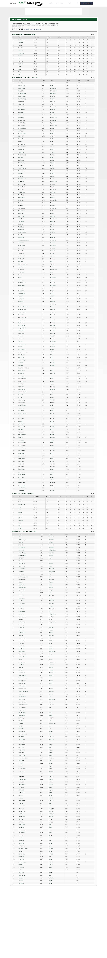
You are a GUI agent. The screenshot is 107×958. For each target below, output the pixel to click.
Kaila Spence (21, 397)
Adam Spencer (22, 547)
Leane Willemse (22, 85)
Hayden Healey (22, 640)
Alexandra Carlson (22, 133)
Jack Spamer (21, 606)
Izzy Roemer (21, 466)
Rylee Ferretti (21, 213)
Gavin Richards (22, 744)
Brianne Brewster (22, 154)
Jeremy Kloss (22, 672)
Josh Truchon (22, 603)
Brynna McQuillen (22, 216)
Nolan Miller (21, 864)
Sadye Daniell (21, 464)
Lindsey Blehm (21, 458)
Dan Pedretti (21, 835)
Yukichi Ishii (21, 814)
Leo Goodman (22, 771)
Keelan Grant (21, 787)
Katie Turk (20, 274)
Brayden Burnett (22, 707)
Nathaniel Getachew (23, 678)
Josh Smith (21, 600)
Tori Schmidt (21, 253)
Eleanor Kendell (21, 125)
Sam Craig (21, 635)
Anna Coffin (20, 205)
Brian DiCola (21, 595)
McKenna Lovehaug (22, 480)
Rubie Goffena (21, 424)
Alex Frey (21, 795)
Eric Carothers (22, 854)
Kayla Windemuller (22, 98)
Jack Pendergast (22, 696)
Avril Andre (20, 157)
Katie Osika (20, 90)
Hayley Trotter (21, 333)
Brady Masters (22, 646)
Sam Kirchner (22, 782)
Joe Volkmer (21, 870)
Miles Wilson (21, 760)
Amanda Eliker (21, 402)
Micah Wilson (22, 560)
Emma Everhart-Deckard (23, 306)
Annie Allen (20, 362)
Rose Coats (20, 202)
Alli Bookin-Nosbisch (22, 317)
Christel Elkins (21, 280)
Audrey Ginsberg (22, 442)
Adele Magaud (21, 192)
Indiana (19, 66)
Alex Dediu (21, 774)
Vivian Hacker (21, 152)
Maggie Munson (21, 320)
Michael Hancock (22, 688)
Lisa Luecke (21, 160)
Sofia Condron (21, 290)
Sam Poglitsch (21, 138)
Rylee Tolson (21, 386)
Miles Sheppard (22, 875)
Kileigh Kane (21, 114)
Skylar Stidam (22, 715)
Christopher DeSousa (23, 702)
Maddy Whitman (22, 312)
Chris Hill (20, 763)
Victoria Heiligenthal (22, 264)
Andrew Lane (21, 614)
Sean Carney (21, 742)
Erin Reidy (20, 365)
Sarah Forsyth (21, 181)
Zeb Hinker (21, 880)
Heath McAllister (22, 632)
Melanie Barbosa (22, 485)
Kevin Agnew (21, 664)
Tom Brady (21, 542)
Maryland (20, 63)
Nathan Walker (22, 566)
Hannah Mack (21, 461)
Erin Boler (20, 304)
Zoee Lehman (21, 330)
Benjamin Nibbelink (23, 848)
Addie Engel (20, 82)
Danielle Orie (21, 149)
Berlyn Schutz (21, 194)
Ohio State (20, 50)
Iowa (19, 74)
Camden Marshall (22, 806)
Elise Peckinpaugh (22, 378)
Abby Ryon (20, 261)
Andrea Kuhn (21, 242)
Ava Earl (20, 277)
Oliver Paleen (21, 627)
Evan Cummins (22, 830)
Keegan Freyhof (22, 710)
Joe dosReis (21, 878)
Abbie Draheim (21, 285)
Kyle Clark (21, 819)
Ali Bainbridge (21, 130)
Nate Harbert (21, 856)
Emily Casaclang (22, 328)
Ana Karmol (20, 301)
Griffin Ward (21, 670)
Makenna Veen (21, 88)
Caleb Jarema (22, 563)
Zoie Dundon (21, 338)
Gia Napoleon (21, 250)
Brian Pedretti (22, 752)
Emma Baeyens (21, 349)
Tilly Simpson (21, 490)
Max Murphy (21, 624)
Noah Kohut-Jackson (23, 758)
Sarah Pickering (21, 282)
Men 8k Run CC (37, 29)
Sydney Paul (21, 346)
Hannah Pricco (21, 197)
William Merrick (22, 654)
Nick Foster (21, 630)
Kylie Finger (20, 136)
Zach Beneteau (22, 800)
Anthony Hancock (22, 680)
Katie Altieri (20, 176)
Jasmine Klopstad (22, 413)
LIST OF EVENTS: (17, 29)
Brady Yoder (21, 643)
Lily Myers (20, 224)
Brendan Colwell (22, 755)
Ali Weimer (20, 165)
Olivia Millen (21, 269)
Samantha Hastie (22, 178)
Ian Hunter (21, 851)
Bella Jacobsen (21, 144)
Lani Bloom (20, 112)
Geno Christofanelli (23, 734)
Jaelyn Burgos (21, 440)
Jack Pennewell (22, 662)
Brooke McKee (21, 453)
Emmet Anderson (22, 683)
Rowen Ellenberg (22, 552)
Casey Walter (21, 418)
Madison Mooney (22, 434)
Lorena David (21, 432)
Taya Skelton (21, 221)
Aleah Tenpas (21, 357)
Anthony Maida (22, 611)
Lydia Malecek (21, 354)
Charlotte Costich (22, 232)
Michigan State (21, 39)
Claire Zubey (21, 237)
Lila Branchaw (21, 450)
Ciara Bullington (21, 381)
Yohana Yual (21, 840)
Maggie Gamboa (22, 210)
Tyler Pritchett (22, 651)
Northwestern (21, 53)
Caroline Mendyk (22, 344)
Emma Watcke (21, 162)
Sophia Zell (20, 437)
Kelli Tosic (20, 394)
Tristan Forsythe (22, 846)
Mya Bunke (20, 173)
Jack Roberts (21, 558)
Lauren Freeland (21, 106)
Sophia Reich (21, 384)
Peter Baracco (22, 750)
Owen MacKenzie (22, 555)
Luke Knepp (21, 747)
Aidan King (21, 728)
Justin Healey (22, 739)
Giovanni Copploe (22, 616)
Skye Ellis (20, 341)
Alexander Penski (22, 568)
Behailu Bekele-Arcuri (23, 691)
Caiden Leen (21, 822)
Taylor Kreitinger (21, 400)
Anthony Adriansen (23, 656)
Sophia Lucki (21, 200)
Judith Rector (21, 218)
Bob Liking (21, 536)
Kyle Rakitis (21, 883)
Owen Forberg (22, 827)
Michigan (20, 45)
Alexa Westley (21, 104)
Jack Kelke (21, 667)
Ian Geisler (21, 720)
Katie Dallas (21, 314)
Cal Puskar (21, 798)
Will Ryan (21, 726)
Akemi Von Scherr (22, 168)
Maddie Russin (21, 472)
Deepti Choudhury (22, 448)
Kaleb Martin (21, 736)
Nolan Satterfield (22, 712)
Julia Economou (21, 456)
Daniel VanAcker (22, 675)
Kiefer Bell (21, 619)
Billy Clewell (21, 872)
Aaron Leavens (22, 816)
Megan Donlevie (21, 445)
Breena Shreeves (22, 405)
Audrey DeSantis (22, 309)
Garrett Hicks (21, 867)
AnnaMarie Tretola (22, 488)
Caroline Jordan (21, 288)
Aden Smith (21, 608)
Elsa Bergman (21, 322)
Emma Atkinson (21, 184)
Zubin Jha (21, 582)
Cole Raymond (22, 832)
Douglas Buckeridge (23, 576)
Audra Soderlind (21, 474)
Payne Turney (21, 226)
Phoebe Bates (21, 229)
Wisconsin (20, 42)
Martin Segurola (22, 686)
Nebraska (20, 55)
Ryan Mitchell (22, 792)
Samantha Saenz (22, 128)
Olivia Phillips (21, 477)
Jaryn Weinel (21, 838)
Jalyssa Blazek (21, 293)
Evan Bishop (21, 544)
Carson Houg (21, 803)
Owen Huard (21, 571)
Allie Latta (20, 421)
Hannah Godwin (21, 186)
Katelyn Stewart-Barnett (23, 240)
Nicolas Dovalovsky (23, 768)
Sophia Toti (20, 296)
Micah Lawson (22, 731)
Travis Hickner (22, 824)
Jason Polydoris (22, 638)
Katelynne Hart (21, 258)
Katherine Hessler (22, 93)
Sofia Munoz (21, 410)
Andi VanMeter (21, 408)
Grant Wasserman (23, 862)
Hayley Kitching (21, 389)
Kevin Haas (21, 808)
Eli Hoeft (20, 659)
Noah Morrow (22, 723)
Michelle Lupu (21, 469)
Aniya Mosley (21, 373)
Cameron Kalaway (22, 392)
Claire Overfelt (21, 370)
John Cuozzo (21, 776)
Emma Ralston (21, 325)
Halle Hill (20, 141)
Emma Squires (21, 170)
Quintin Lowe (21, 859)
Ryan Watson (21, 648)
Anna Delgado (21, 245)
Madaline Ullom (21, 96)
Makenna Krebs (21, 482)
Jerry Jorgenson (22, 779)
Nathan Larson (22, 699)
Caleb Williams (22, 584)
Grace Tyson (21, 234)
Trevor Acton (21, 694)
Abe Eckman (21, 592)
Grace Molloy (21, 117)
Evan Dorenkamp (22, 579)
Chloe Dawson (21, 416)
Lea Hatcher (21, 248)
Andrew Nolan (22, 550)
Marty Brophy (21, 843)
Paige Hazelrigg (21, 360)
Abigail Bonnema (22, 266)
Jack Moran (21, 790)
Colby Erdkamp (22, 784)
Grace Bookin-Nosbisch (23, 368)
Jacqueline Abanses (22, 352)
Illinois (19, 58)
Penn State (20, 47)
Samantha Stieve (22, 146)
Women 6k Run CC (28, 29)
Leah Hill (20, 336)
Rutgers (20, 71)
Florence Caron (21, 109)
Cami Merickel (21, 256)
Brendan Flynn (22, 718)
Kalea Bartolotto (21, 122)
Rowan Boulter (21, 376)
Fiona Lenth (20, 189)
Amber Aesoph (21, 272)
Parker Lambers (22, 622)
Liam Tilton (21, 766)
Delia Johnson (21, 426)
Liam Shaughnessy (23, 704)
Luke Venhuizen (22, 587)
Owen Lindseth (22, 811)
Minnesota (20, 61)
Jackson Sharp (22, 539)
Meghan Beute (21, 208)
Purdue (19, 69)
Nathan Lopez (22, 590)
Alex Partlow (21, 574)
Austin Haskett (22, 598)
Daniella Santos (21, 101)
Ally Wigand (20, 298)
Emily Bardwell (21, 120)
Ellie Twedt (20, 429)
